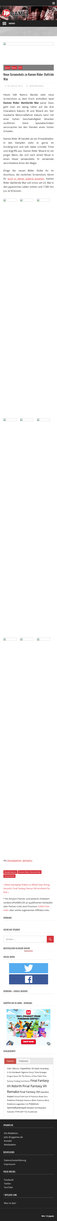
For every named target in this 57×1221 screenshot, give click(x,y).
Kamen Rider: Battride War (29, 872)
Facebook (9, 1179)
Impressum (9, 1164)
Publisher (23, 1061)
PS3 (20, 67)
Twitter (7, 1183)
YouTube (8, 1187)
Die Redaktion (11, 1133)
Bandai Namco (10, 872)
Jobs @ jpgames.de (13, 1137)
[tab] (10, 1061)
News (14, 67)
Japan (7, 67)
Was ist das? (10, 1203)
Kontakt (8, 1140)
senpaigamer (14, 860)
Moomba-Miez (37, 85)
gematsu (27, 860)
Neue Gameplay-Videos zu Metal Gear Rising (27, 884)
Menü (12, 23)
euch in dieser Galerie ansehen (26, 178)
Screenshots (9, 876)
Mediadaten (10, 1144)
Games (10, 1061)
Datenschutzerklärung (15, 1160)
